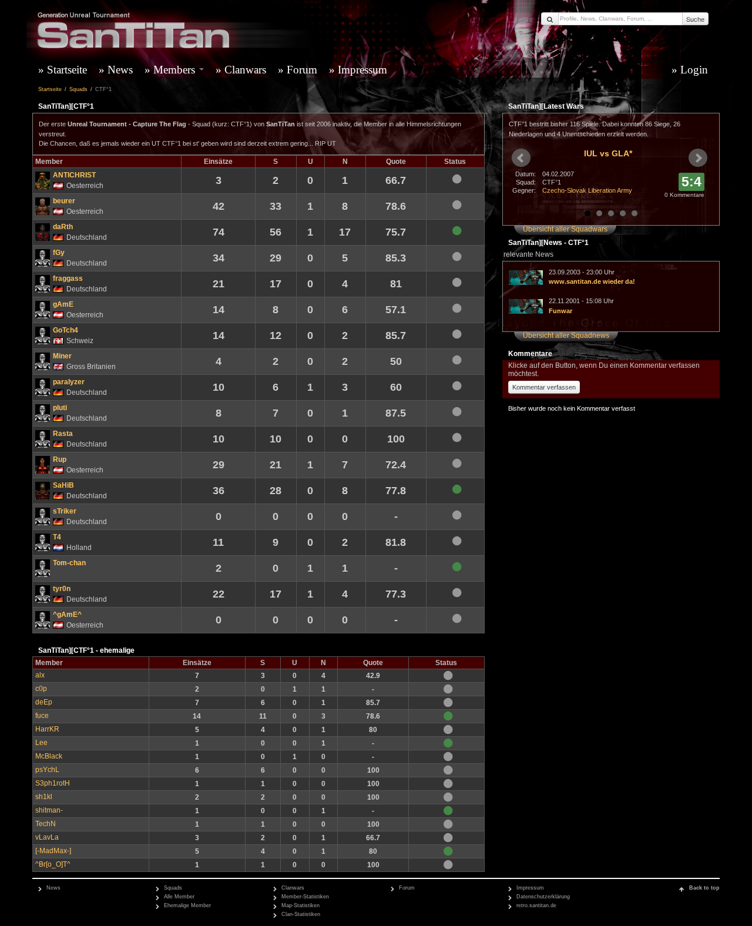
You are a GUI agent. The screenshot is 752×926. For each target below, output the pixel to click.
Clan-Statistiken (300, 914)
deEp (43, 702)
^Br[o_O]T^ (52, 864)
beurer (64, 200)
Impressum (362, 69)
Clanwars (245, 69)
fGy (59, 252)
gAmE (63, 304)
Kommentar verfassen (544, 387)
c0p (41, 688)
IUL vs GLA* (608, 153)
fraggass (68, 278)
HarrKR (47, 729)
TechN (45, 823)
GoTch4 (65, 330)
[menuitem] (65, 70)
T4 (57, 537)
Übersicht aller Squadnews (566, 335)
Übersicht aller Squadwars (565, 229)
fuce (42, 715)
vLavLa (47, 837)
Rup (59, 459)
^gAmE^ (67, 614)
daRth (63, 226)
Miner (62, 356)
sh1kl (43, 796)
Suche (695, 19)
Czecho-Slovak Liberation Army (587, 190)
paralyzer (69, 381)
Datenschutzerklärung (543, 897)
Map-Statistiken (300, 905)
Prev (521, 158)
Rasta (63, 433)
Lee (41, 742)
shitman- (49, 810)
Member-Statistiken (305, 897)
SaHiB (63, 485)
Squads (78, 89)
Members (175, 69)
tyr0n (61, 588)
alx (40, 675)
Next (698, 158)
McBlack (48, 756)
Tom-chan (69, 562)
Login (694, 69)
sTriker (64, 511)
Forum (302, 69)
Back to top (704, 888)
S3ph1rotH (52, 783)
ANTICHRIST (74, 175)
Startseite (67, 69)
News (120, 69)
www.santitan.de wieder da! (592, 281)
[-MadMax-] (53, 850)
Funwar (560, 310)
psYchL (47, 769)
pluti (60, 407)
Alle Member (179, 897)
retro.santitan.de (536, 905)
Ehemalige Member (187, 905)
